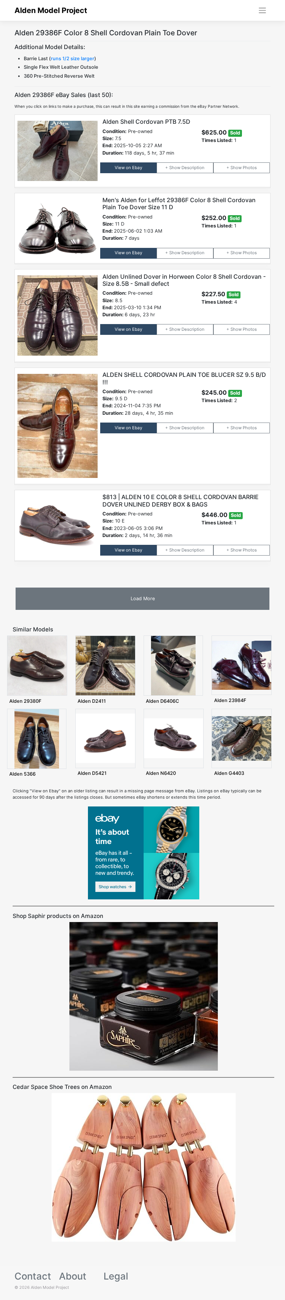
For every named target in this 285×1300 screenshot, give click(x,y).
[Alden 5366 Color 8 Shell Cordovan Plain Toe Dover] (36, 738)
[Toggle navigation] (263, 10)
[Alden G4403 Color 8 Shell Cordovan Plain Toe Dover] (241, 738)
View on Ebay (128, 167)
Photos (250, 167)
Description (192, 167)
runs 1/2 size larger (72, 58)
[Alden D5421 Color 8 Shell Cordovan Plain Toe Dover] (105, 738)
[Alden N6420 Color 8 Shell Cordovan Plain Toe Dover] (173, 738)
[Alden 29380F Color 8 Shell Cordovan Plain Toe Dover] (37, 665)
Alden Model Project (50, 10)
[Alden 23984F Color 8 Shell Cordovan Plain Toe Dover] (241, 664)
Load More (143, 598)
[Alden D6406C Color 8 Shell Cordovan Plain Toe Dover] (173, 665)
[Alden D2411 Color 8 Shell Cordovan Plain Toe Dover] (105, 665)
